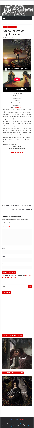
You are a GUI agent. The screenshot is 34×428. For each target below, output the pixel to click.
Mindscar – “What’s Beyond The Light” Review (17, 205)
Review (5, 27)
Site (3, 264)
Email (4, 256)
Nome (4, 248)
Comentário (6, 227)
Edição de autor (18, 107)
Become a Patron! (17, 152)
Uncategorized (12, 27)
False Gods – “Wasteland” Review (20, 209)
